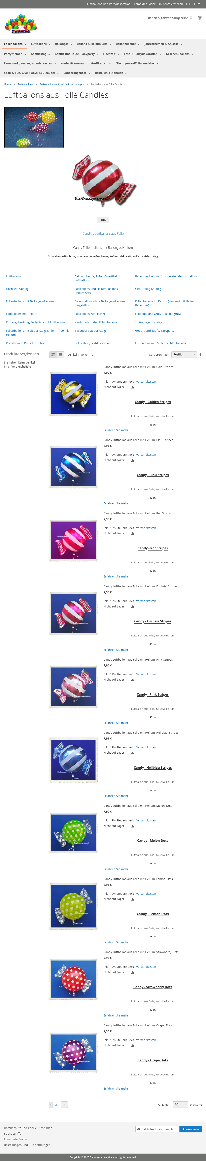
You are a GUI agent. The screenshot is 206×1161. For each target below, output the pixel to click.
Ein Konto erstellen (170, 4)
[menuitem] (14, 44)
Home (7, 84)
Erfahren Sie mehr (116, 430)
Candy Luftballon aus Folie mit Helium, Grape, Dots (138, 1025)
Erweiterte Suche (15, 1139)
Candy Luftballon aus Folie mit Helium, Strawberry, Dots (141, 952)
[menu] (103, 58)
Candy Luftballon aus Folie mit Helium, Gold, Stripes (138, 367)
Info (103, 220)
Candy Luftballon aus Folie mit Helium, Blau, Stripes (138, 440)
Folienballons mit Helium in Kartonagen (62, 84)
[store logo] (21, 23)
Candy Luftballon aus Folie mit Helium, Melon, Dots (138, 806)
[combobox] (170, 18)
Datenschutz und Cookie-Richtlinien (28, 1128)
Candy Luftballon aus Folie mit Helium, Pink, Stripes (138, 659)
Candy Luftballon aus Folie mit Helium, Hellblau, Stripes (141, 732)
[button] (194, 4)
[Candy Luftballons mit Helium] (103, 204)
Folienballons (25, 84)
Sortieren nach (159, 354)
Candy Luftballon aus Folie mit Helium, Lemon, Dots (138, 879)
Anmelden (140, 4)
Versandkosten (146, 381)
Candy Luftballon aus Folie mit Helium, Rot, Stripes (138, 513)
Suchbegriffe (12, 1133)
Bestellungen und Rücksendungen (27, 1145)
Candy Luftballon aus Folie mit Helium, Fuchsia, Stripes (140, 586)
